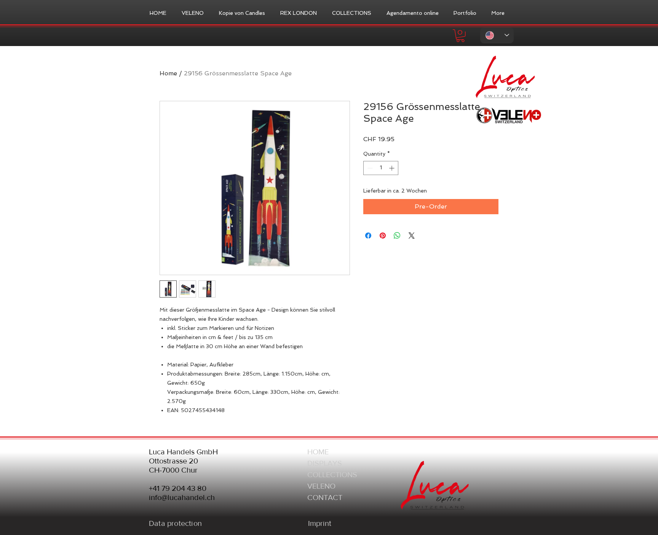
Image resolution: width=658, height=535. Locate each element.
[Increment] (392, 168)
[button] (460, 35)
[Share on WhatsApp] (397, 235)
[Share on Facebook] (368, 235)
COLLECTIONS (332, 474)
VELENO (321, 486)
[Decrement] (369, 168)
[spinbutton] (381, 168)
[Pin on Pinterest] (382, 235)
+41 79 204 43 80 (177, 488)
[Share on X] (411, 235)
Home (168, 73)
